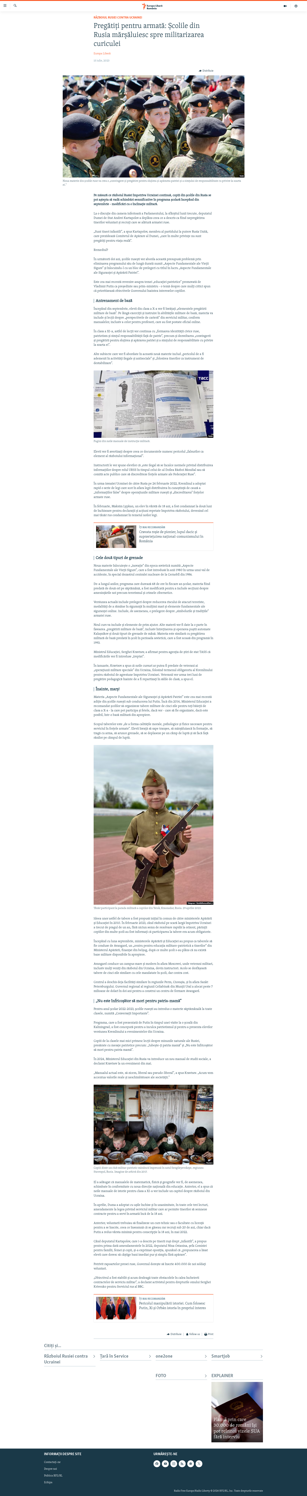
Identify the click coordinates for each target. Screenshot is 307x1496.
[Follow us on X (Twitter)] (199, 1463)
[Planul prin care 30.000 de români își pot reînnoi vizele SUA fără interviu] (237, 1412)
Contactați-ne (52, 1462)
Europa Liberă (102, 53)
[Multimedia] (285, 6)
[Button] (206, 71)
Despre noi (50, 1469)
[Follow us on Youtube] (165, 1463)
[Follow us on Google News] (190, 1463)
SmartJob (220, 1356)
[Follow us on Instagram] (173, 1463)
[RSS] (182, 1463)
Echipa (48, 1482)
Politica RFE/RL (53, 1475)
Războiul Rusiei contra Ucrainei (118, 17)
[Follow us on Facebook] (157, 1463)
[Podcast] (296, 6)
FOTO (161, 1376)
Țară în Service (114, 1356)
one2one (164, 1356)
